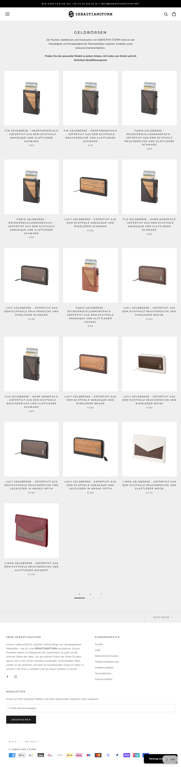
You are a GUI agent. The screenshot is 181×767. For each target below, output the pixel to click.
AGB (97, 650)
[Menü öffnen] (7, 14)
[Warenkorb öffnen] (174, 14)
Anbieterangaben (104, 667)
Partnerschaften (103, 679)
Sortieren (162, 617)
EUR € (12, 742)
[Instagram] (15, 677)
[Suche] (166, 14)
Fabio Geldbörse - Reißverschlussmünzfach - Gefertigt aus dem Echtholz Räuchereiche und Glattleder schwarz (149, 137)
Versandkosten (103, 673)
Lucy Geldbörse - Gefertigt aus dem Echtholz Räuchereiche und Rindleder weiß (149, 400)
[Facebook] (7, 677)
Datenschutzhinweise (106, 656)
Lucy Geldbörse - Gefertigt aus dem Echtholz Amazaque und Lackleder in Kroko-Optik (90, 485)
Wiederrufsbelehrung (106, 661)
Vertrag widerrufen (161, 758)
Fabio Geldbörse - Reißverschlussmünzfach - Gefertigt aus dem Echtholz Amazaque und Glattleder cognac (90, 314)
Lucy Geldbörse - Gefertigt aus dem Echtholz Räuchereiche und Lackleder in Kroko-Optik (31, 485)
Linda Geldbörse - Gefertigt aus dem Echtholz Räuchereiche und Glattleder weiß (149, 485)
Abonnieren (21, 719)
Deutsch (30, 742)
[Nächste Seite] (101, 594)
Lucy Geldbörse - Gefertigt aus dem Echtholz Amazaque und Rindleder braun (90, 400)
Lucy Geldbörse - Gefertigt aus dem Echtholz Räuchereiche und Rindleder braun (149, 311)
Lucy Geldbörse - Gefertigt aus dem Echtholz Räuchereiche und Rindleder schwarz (31, 311)
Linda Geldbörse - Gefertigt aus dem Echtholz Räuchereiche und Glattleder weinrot (31, 567)
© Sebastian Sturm (22, 749)
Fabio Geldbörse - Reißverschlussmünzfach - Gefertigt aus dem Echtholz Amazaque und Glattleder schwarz (31, 226)
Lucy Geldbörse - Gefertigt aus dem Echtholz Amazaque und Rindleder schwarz (90, 223)
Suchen (99, 644)
